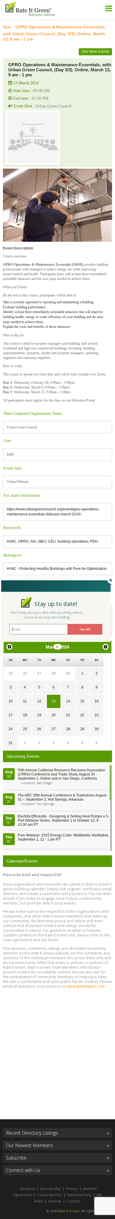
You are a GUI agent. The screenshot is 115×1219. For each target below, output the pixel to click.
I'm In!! (85, 629)
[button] (55, 603)
